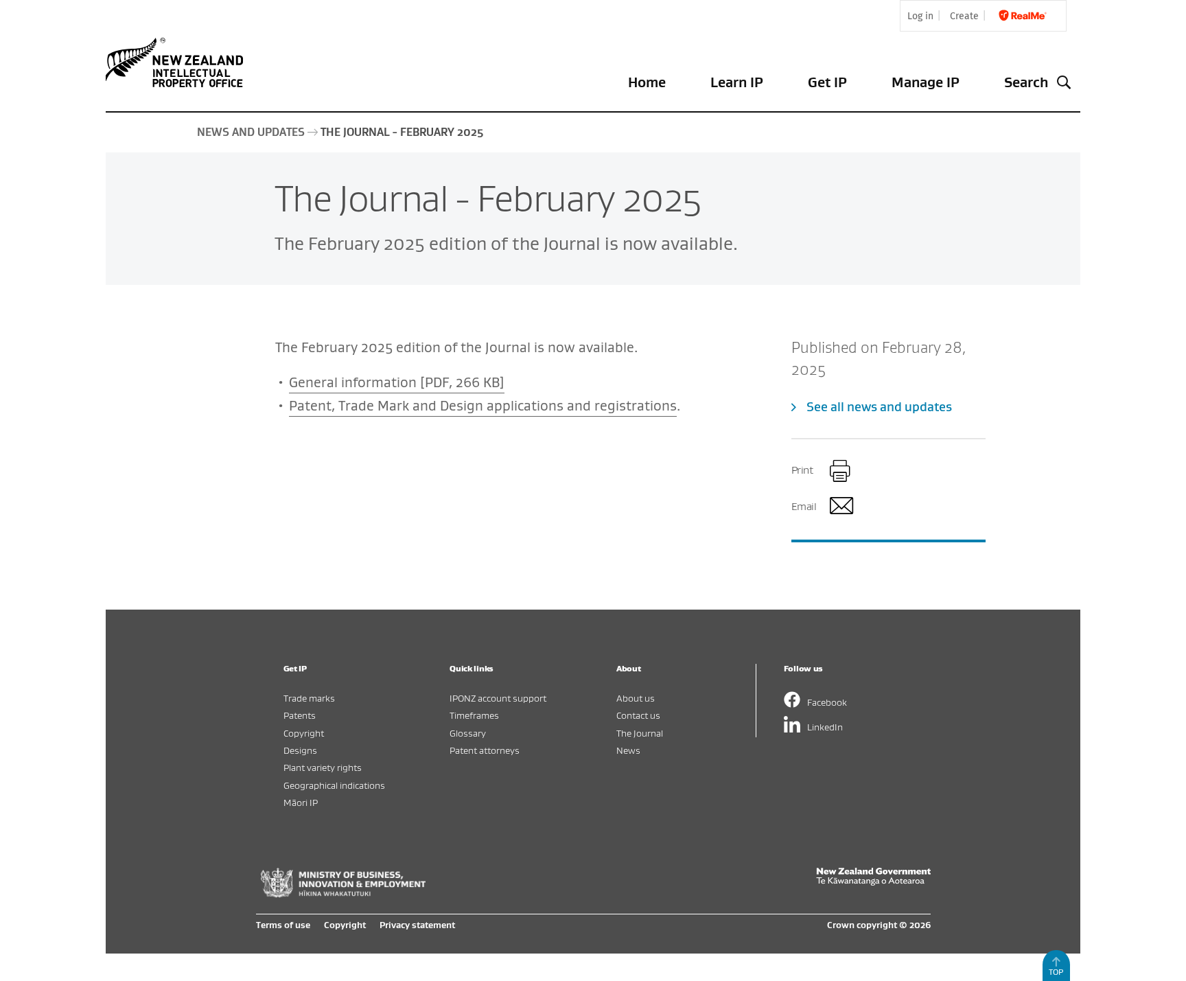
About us (635, 698)
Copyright (303, 733)
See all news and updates (879, 407)
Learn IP (736, 82)
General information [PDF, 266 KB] (396, 382)
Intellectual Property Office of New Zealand (177, 62)
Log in (920, 16)
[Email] (841, 508)
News (628, 750)
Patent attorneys (485, 750)
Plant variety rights (322, 767)
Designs (300, 750)
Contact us (638, 715)
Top (1056, 972)
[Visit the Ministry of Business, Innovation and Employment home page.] (343, 894)
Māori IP (300, 802)
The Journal (639, 733)
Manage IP (926, 82)
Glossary (468, 733)
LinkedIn (825, 726)
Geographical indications (334, 785)
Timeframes (474, 715)
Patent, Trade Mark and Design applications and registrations (483, 405)
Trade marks (309, 698)
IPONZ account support (498, 698)
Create (964, 16)
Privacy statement (417, 924)
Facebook (827, 702)
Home (647, 82)
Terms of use (283, 924)
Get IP (827, 82)
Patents (299, 715)
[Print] (841, 471)
